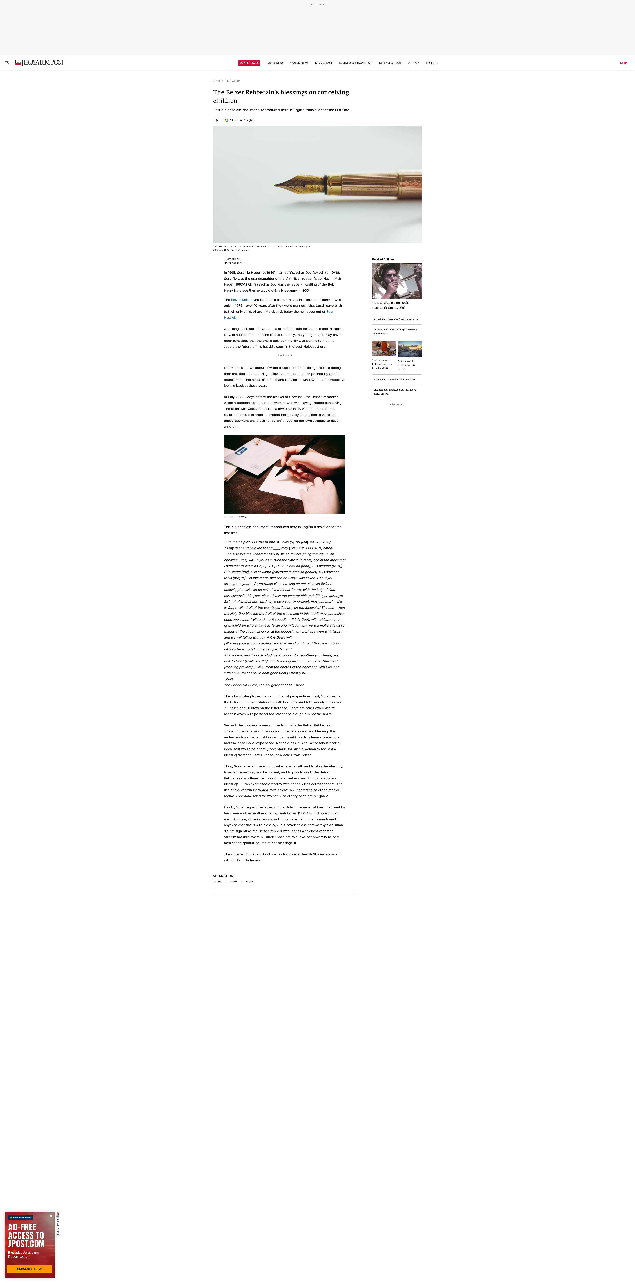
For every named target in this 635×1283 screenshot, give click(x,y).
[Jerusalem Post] (37, 62)
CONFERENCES (249, 62)
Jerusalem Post (221, 81)
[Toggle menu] (7, 62)
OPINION (414, 62)
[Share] (216, 120)
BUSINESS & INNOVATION (355, 62)
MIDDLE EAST (323, 62)
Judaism (236, 81)
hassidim (233, 881)
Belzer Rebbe (241, 300)
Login (623, 62)
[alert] (30, 1245)
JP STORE (432, 62)
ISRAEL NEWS (275, 62)
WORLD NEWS (299, 62)
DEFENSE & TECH (390, 62)
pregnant (250, 881)
